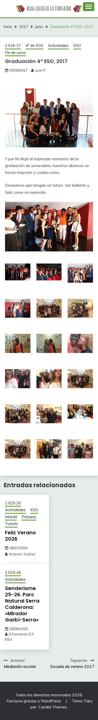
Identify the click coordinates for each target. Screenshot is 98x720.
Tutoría (11, 523)
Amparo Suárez (22, 554)
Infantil (11, 516)
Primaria (29, 516)
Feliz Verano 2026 (20, 535)
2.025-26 (13, 503)
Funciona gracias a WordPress (34, 700)
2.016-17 (13, 45)
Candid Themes (52, 706)
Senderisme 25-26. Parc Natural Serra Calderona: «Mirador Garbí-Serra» (22, 604)
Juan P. (40, 70)
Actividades (58, 45)
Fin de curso (15, 52)
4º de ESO (34, 45)
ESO (77, 45)
